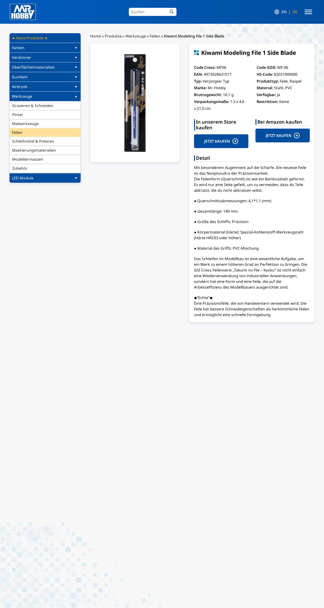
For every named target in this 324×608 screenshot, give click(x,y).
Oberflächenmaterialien (33, 67)
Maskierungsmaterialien (34, 150)
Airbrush (20, 86)
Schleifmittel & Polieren (33, 141)
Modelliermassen (27, 159)
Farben (18, 47)
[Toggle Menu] (308, 12)
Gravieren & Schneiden (32, 105)
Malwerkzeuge (25, 123)
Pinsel (17, 114)
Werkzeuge (22, 96)
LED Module (22, 178)
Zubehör (20, 168)
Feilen (17, 132)
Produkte (113, 36)
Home (95, 36)
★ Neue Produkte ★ (30, 38)
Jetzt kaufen (217, 141)
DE (294, 11)
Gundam (20, 77)
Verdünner (21, 57)
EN (284, 11)
